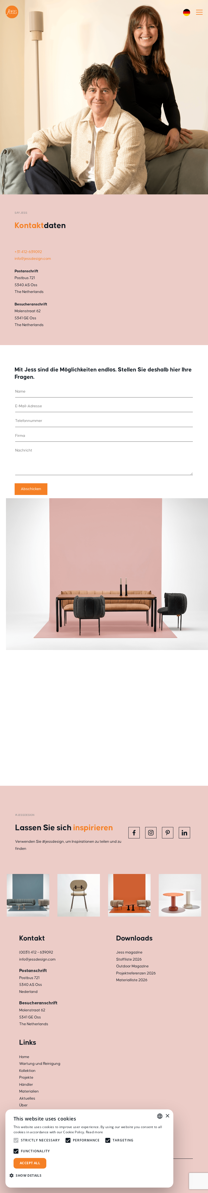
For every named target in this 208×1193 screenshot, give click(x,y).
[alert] (89, 1148)
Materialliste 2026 (131, 980)
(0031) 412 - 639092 (36, 952)
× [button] (167, 1116)
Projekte (26, 1078)
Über (23, 1105)
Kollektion (27, 1071)
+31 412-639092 (28, 252)
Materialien (29, 1091)
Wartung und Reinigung (39, 1064)
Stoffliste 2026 (129, 959)
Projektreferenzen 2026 (136, 973)
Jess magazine (129, 952)
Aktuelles (27, 1098)
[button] (27, 1175)
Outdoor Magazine (132, 966)
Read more (94, 1132)
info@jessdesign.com (33, 259)
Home (24, 1057)
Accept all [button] (30, 1163)
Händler (26, 1085)
